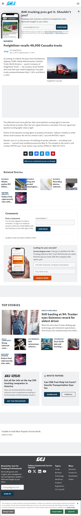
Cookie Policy (71, 507)
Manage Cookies (8, 511)
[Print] (25, 153)
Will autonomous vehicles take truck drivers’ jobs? (33, 344)
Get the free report (16, 401)
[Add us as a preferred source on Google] (31, 153)
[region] (40, 508)
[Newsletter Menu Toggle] (78, 3)
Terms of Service (60, 33)
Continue (43, 229)
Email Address (42, 218)
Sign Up (7, 494)
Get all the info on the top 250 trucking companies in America (20, 383)
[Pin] (53, 153)
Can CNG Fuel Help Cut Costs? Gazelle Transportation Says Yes (60, 385)
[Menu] (3, 3)
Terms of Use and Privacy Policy (53, 31)
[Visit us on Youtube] (44, 471)
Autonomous (33, 339)
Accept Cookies (57, 511)
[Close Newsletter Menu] (78, 11)
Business (8, 41)
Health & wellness (49, 310)
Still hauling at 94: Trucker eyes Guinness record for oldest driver (60, 318)
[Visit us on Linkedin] (39, 471)
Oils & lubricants (6, 339)
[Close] (77, 503)
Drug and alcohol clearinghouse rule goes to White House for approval (33, 184)
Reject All (71, 511)
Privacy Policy (49, 33)
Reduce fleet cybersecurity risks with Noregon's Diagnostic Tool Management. (7, 199)
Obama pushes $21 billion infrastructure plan (7, 184)
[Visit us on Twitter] (34, 471)
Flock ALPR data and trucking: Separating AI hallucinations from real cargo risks (60, 344)
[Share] (36, 153)
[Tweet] (47, 153)
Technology (59, 339)
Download (52, 394)
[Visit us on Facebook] (29, 471)
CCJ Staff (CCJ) (15, 50)
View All (68, 394)
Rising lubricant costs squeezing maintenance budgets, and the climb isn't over (7, 345)
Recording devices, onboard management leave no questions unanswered (58, 184)
